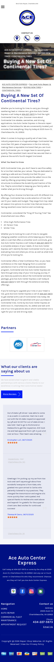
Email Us (48, 627)
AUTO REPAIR (8, 613)
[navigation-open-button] (2, 6)
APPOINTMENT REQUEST (14, 624)
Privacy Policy (37, 644)
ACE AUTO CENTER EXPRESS (18, 50)
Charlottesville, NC (16, 462)
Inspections (13, 459)
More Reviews (10, 394)
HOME (4, 608)
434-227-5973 (28, 114)
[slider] (12, 443)
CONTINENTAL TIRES (22, 56)
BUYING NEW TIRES (32, 87)
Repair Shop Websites (31, 641)
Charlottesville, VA (16, 533)
